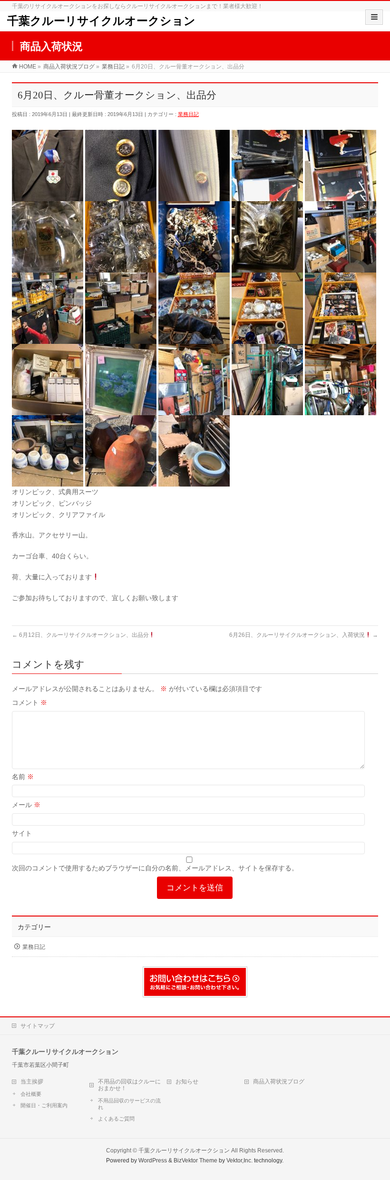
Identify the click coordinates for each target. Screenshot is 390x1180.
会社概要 (30, 1094)
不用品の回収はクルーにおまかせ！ (129, 1085)
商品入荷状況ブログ (278, 1081)
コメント (29, 702)
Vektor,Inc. (239, 1160)
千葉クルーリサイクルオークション (101, 21)
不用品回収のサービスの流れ (129, 1104)
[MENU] (374, 17)
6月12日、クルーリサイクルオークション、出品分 (80, 635)
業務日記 (188, 114)
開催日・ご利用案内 (44, 1105)
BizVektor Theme (195, 1160)
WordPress (152, 1160)
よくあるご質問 (116, 1118)
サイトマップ (37, 1026)
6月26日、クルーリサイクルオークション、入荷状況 (304, 635)
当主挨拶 (31, 1081)
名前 (23, 776)
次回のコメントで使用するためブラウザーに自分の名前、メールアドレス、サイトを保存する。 (155, 868)
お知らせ (187, 1081)
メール (26, 805)
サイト (22, 833)
